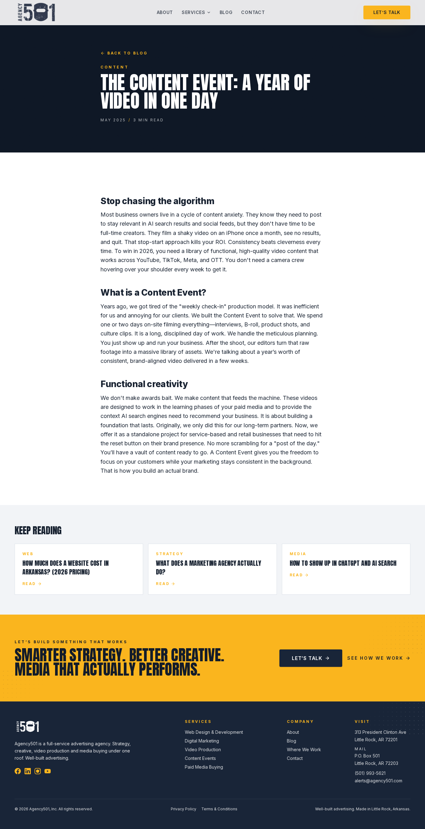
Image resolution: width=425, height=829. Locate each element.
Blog (226, 12)
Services (193, 12)
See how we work (375, 658)
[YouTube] (47, 771)
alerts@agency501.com (378, 780)
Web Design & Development (214, 732)
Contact (253, 12)
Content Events (200, 758)
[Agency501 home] (36, 12)
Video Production (203, 749)
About (165, 12)
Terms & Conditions (219, 809)
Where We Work (304, 749)
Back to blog (127, 53)
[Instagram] (38, 771)
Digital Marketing (202, 740)
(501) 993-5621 (370, 773)
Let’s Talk (386, 12)
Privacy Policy (183, 809)
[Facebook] (18, 771)
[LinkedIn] (28, 771)
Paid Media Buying (204, 767)
